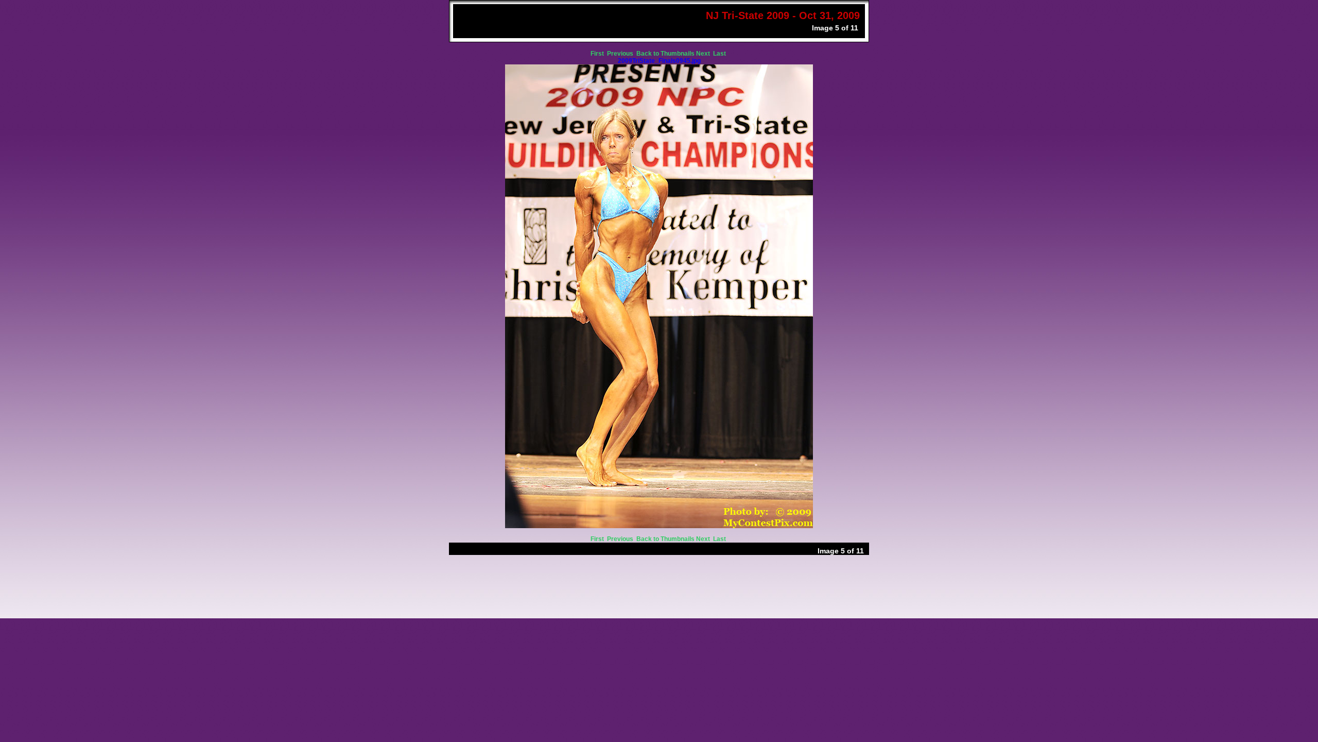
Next (704, 53)
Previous (621, 53)
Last (720, 53)
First (598, 53)
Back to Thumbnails (665, 53)
